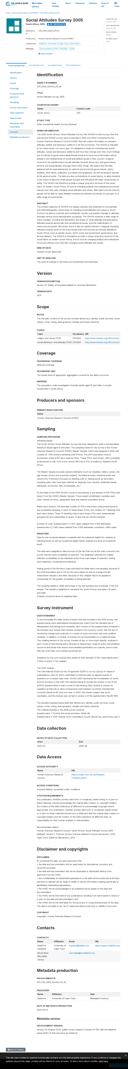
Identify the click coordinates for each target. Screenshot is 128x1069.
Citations (93, 3)
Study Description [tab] (16, 66)
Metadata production (20, 137)
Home (8, 13)
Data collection (17, 113)
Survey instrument (18, 107)
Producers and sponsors (17, 95)
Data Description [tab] (36, 65)
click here (103, 1061)
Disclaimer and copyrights (17, 125)
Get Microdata (57, 24)
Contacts (14, 132)
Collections (80, 3)
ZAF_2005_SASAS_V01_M (49, 13)
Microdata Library (37, 5)
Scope (13, 83)
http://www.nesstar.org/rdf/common (102, 338)
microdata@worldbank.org (81, 953)
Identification (16, 72)
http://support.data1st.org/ (107, 945)
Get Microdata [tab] (73, 65)
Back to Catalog (16, 1050)
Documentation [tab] (55, 65)
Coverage (14, 88)
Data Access (16, 118)
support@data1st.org (79, 945)
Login (116, 6)
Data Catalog (55, 4)
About (68, 3)
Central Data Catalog (20, 13)
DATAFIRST (34, 13)
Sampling (14, 102)
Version (13, 78)
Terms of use (105, 4)
